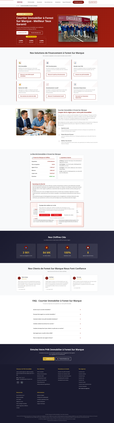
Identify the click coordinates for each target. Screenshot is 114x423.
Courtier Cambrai (82, 373)
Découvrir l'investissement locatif (56, 96)
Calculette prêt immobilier (63, 378)
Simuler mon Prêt (22, 32)
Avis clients (18, 399)
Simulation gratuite (78, 2)
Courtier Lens (81, 378)
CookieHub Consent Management (59, 217)
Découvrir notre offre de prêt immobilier (27, 75)
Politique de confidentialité (42, 397)
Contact (17, 407)
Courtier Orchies (82, 382)
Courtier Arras (81, 371)
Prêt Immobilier (31, 2)
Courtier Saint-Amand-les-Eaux (85, 384)
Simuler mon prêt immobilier (82, 74)
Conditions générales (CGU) (42, 399)
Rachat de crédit (40, 376)
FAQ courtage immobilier (21, 403)
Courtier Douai (82, 376)
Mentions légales (40, 395)
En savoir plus (42, 211)
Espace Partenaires (67, 2)
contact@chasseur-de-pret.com (26, 379)
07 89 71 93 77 (49, 358)
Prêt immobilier (40, 371)
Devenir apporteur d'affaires (22, 405)
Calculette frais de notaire (63, 380)
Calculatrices (58, 2)
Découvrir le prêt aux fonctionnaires (56, 74)
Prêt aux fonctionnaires (42, 373)
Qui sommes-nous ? (20, 395)
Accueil (17, 5)
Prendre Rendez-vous (36, 32)
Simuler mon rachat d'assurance (64, 376)
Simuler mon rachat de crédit (64, 373)
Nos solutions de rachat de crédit (28, 96)
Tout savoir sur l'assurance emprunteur (81, 96)
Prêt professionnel (41, 382)
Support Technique (41, 403)
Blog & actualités (19, 397)
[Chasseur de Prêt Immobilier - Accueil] (19, 2)
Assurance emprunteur (42, 380)
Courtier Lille (81, 380)
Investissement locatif (41, 378)
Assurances (40, 2)
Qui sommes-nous (49, 2)
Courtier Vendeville (83, 386)
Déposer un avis (19, 401)
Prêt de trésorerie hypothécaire (43, 384)
